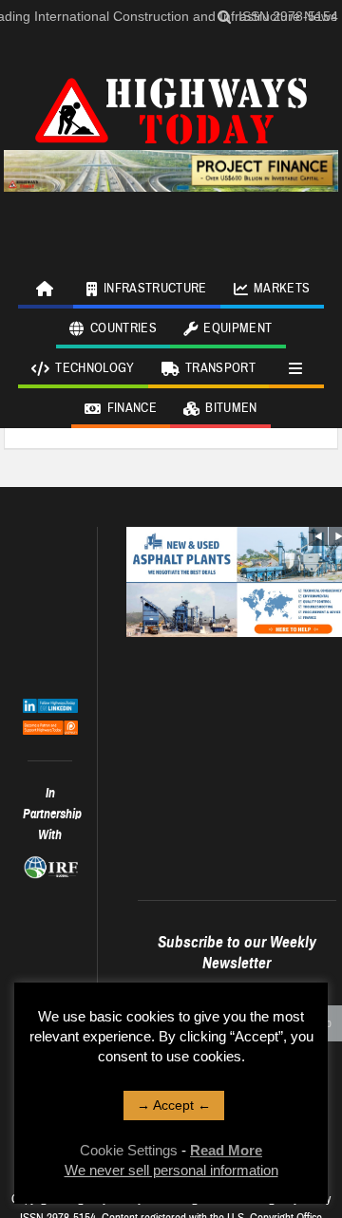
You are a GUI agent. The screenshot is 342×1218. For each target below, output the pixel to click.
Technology (95, 368)
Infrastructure (155, 288)
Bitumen (230, 408)
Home (45, 289)
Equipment (237, 328)
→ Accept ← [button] (174, 1105)
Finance (132, 408)
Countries (123, 328)
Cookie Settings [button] (129, 1150)
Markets (282, 288)
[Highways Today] (171, 108)
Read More (226, 1150)
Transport (220, 368)
